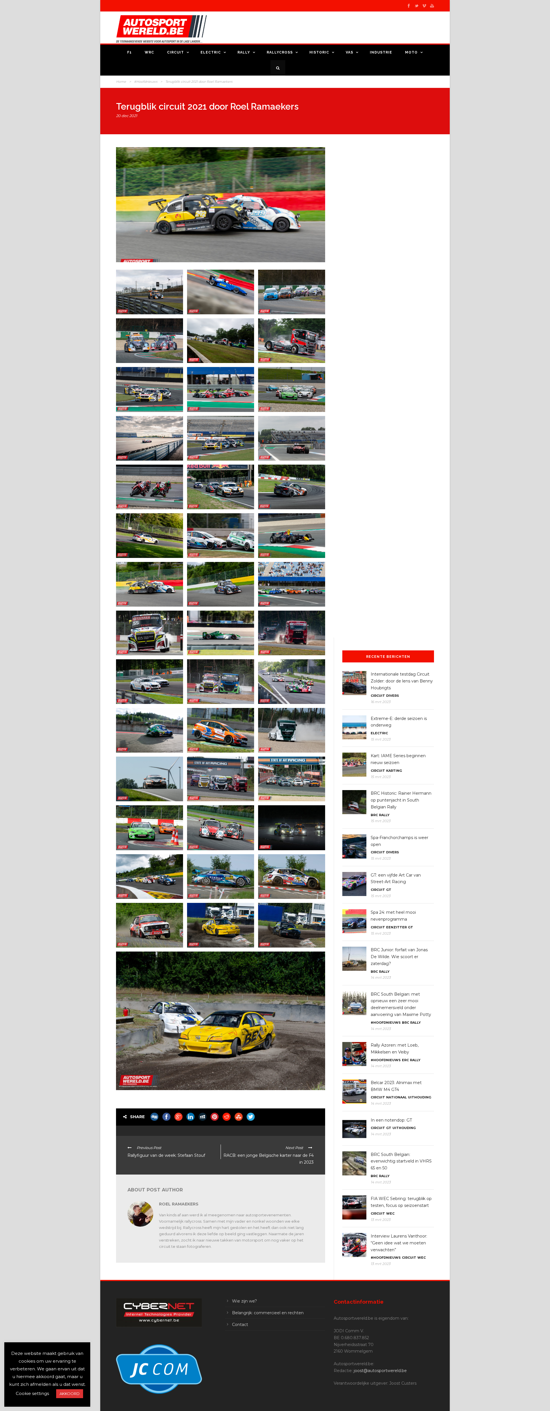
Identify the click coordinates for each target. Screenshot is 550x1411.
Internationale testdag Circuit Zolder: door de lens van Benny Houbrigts (402, 681)
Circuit (175, 52)
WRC (149, 52)
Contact (240, 1324)
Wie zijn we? (244, 1301)
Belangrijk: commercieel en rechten (268, 1312)
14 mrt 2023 (381, 977)
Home (121, 82)
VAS (349, 52)
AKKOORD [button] (70, 1393)
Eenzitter (396, 927)
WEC (390, 1213)
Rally (243, 52)
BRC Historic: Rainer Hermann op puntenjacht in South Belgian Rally (401, 800)
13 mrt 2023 (380, 1219)
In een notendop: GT (391, 1120)
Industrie (381, 52)
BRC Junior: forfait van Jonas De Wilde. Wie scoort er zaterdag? (399, 956)
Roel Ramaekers (179, 1204)
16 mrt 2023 (380, 702)
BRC (374, 815)
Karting (394, 771)
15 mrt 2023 (380, 739)
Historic (319, 52)
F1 (129, 52)
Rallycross (280, 52)
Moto (411, 52)
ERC (405, 1060)
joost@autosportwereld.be (380, 1370)
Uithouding (419, 1097)
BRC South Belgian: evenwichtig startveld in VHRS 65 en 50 (401, 1161)
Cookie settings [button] (32, 1393)
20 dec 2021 (126, 115)
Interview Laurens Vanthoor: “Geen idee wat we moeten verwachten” (399, 1243)
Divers (392, 696)
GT (388, 890)
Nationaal (396, 1097)
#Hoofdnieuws (145, 82)
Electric (211, 52)
